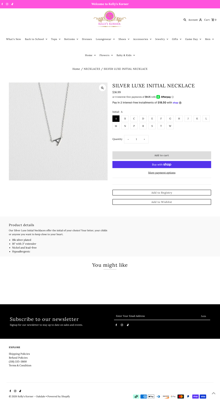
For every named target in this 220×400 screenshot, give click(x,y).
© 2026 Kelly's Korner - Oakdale (27, 396)
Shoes (122, 39)
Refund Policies (18, 357)
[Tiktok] (12, 4)
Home (88, 55)
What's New (13, 39)
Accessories (140, 39)
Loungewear (103, 39)
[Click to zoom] (102, 87)
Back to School (34, 39)
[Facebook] (2, 4)
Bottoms (69, 39)
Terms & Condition (20, 365)
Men (207, 39)
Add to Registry (161, 192)
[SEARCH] (185, 19)
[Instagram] (6, 4)
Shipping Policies (19, 353)
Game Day (191, 39)
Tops (54, 39)
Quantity (117, 139)
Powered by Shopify (58, 396)
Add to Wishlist (161, 202)
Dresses (87, 39)
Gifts (175, 39)
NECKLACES (92, 68)
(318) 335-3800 (18, 361)
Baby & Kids (124, 55)
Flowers (105, 55)
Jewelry (160, 39)
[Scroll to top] (213, 393)
